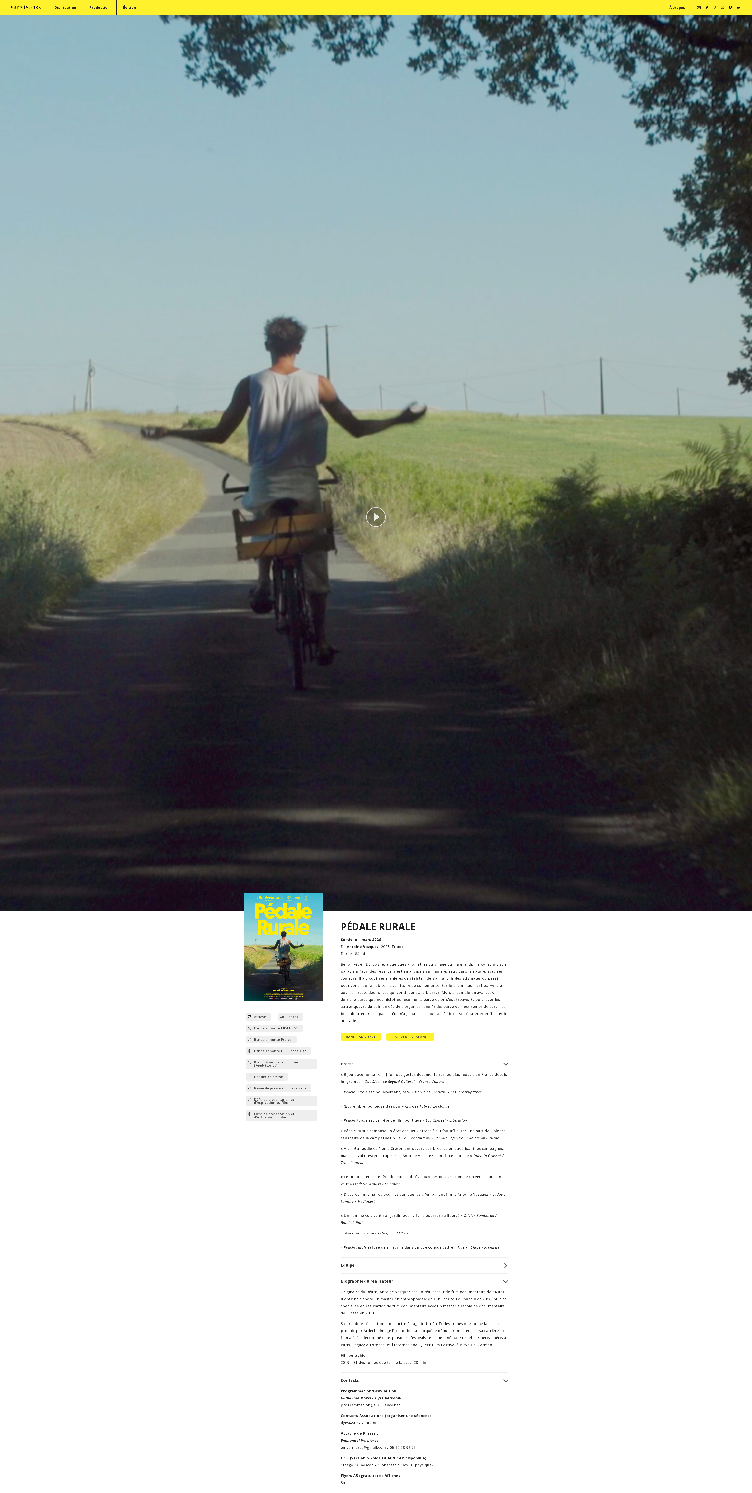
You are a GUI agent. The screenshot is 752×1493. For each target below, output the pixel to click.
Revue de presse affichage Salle (280, 1088)
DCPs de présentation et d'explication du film (274, 1101)
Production (99, 7)
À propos (677, 7)
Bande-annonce (361, 1037)
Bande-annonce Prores (273, 1039)
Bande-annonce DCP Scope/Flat (280, 1051)
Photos (292, 1017)
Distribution (65, 7)
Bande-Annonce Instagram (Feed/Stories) (276, 1064)
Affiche (260, 1017)
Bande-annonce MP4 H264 (276, 1028)
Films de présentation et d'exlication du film (274, 1115)
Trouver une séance (410, 1037)
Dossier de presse (268, 1077)
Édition (129, 7)
